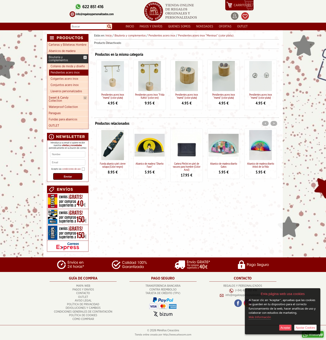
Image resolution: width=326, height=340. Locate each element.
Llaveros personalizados (66, 91)
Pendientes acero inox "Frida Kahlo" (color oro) (149, 96)
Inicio (130, 26)
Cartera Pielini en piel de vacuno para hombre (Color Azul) (149, 166)
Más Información (260, 317)
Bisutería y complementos (58, 59)
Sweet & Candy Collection (58, 99)
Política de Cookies (83, 315)
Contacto (83, 293)
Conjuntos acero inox (65, 85)
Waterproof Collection (63, 106)
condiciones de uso (71, 169)
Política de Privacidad (83, 304)
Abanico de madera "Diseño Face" (113, 165)
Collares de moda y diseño (68, 66)
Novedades (204, 26)
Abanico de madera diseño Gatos (186, 165)
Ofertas (225, 26)
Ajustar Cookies (305, 327)
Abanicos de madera (62, 51)
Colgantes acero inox (64, 78)
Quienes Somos (179, 26)
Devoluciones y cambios (83, 308)
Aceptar (285, 327)
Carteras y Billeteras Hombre (67, 44)
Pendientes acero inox (65, 72)
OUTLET (242, 26)
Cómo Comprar (83, 319)
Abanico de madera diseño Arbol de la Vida (223, 165)
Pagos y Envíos (151, 26)
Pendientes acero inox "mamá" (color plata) (112, 96)
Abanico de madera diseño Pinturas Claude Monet (260, 165)
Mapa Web (83, 285)
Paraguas (55, 113)
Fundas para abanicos (63, 119)
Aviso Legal (83, 300)
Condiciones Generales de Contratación (83, 311)
